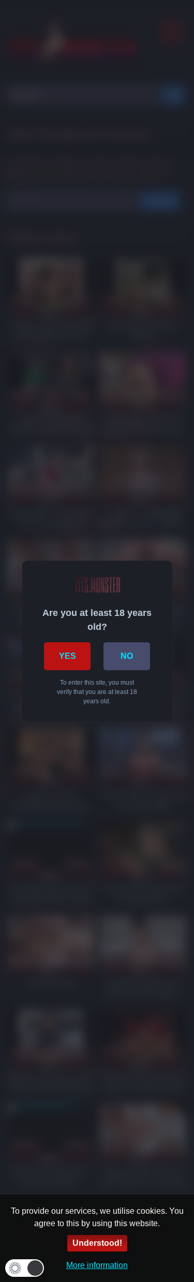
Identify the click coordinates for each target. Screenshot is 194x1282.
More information (97, 1265)
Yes (67, 656)
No (127, 656)
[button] (24, 1268)
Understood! (97, 1243)
